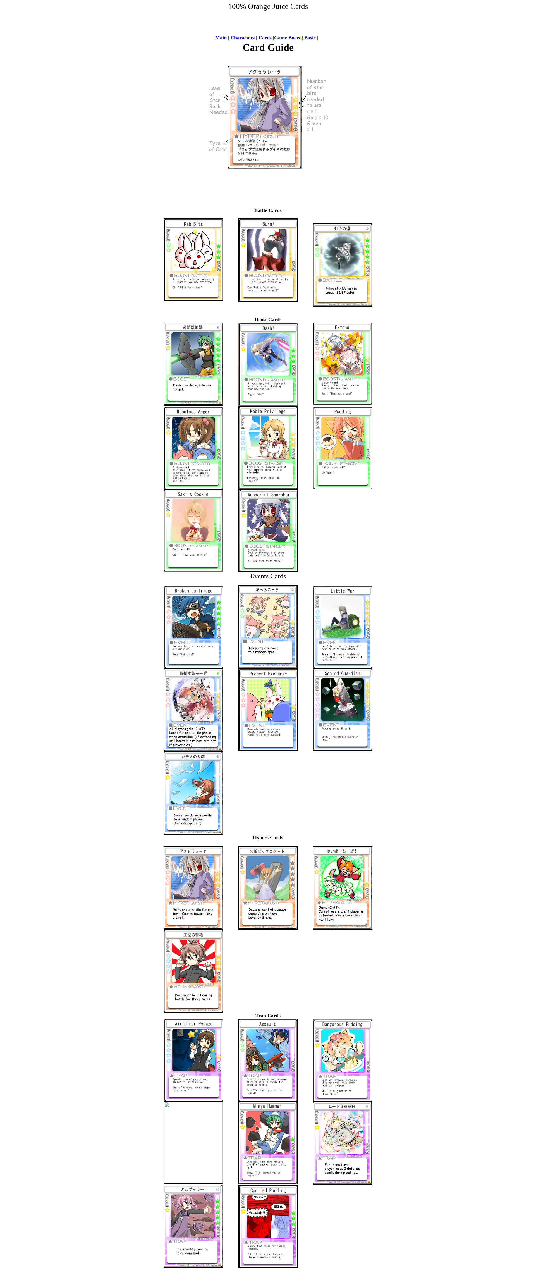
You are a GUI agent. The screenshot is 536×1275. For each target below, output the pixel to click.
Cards (265, 37)
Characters (243, 37)
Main (221, 37)
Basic (310, 37)
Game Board (288, 37)
